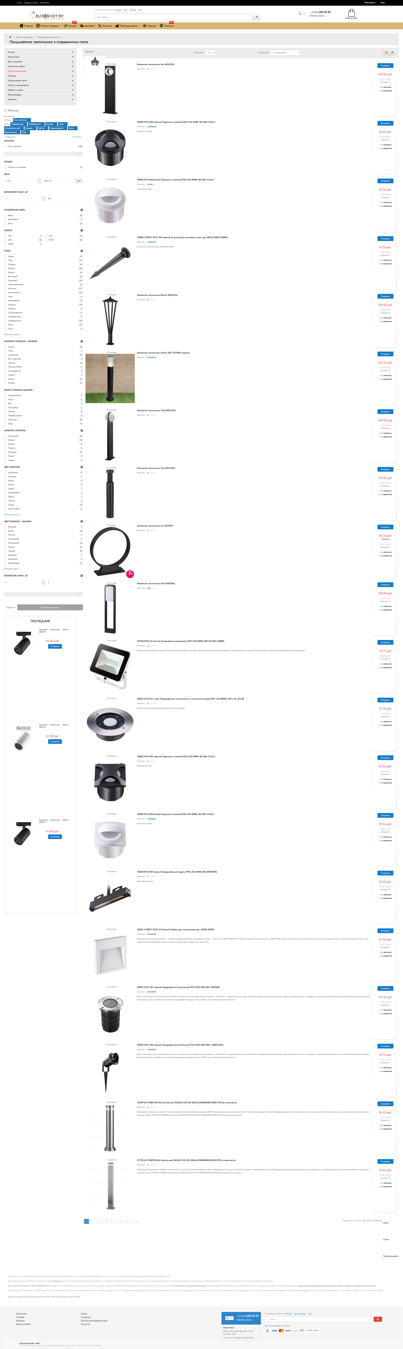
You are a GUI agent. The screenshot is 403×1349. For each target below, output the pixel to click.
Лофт (125, 9)
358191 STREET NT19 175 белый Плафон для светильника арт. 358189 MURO (175, 929)
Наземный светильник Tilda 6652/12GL (156, 410)
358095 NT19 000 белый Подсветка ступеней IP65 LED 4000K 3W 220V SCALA (175, 814)
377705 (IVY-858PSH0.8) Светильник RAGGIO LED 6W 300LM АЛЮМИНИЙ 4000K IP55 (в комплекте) (186, 1160)
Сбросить (10, 136)
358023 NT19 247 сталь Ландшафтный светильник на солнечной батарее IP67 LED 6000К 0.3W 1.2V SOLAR (190, 699)
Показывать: (199, 52)
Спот (140, 9)
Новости (151, 26)
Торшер (133, 9)
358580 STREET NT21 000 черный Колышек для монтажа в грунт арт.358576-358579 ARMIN (182, 237)
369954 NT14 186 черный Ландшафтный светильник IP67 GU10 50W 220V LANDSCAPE (180, 1045)
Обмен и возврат (23, 1324)
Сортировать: (264, 52)
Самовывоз (86, 1317)
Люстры (11, 52)
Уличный (289, 1313)
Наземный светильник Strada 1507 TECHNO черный (163, 353)
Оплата (84, 1313)
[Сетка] (392, 52)
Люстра (118, 9)
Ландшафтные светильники (48, 37)
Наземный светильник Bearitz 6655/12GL (157, 295)
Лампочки (12, 99)
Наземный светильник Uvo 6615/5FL (155, 526)
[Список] (386, 52)
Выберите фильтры (50, 607)
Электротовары (14, 94)
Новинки (169, 25)
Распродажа (21, 1313)
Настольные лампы (16, 66)
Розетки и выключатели (18, 85)
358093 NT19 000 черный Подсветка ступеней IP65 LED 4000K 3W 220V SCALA (176, 756)
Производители (128, 26)
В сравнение (387, 90)
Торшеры (12, 75)
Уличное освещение (24, 37)
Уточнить (77, 136)
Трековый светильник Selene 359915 (54, 630)
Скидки (72, 25)
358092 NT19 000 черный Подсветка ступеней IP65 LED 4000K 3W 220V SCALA (176, 122)
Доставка (90, 26)
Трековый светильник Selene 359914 (54, 726)
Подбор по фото (31, 2)
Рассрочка (44, 2)
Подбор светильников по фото (94, 1320)
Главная (28, 26)
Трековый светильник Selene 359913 (54, 821)
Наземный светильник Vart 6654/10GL (156, 64)
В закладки (387, 87)
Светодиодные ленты (17, 80)
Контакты (107, 26)
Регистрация (370, 2)
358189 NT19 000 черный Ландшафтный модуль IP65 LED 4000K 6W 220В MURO (177, 872)
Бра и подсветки (15, 61)
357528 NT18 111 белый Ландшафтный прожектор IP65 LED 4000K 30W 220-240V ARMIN (180, 641)
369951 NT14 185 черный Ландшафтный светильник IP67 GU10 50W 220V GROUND (178, 987)
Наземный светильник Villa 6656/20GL (156, 583)
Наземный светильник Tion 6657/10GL (156, 468)
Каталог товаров (49, 26)
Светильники (13, 56)
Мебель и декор (15, 89)
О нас (19, 2)
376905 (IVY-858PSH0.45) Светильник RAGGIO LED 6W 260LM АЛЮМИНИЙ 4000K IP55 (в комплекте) (186, 1102)
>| (137, 1221)
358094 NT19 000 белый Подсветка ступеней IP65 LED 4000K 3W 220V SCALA (175, 180)
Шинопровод (300, 1313)
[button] (384, 2)
